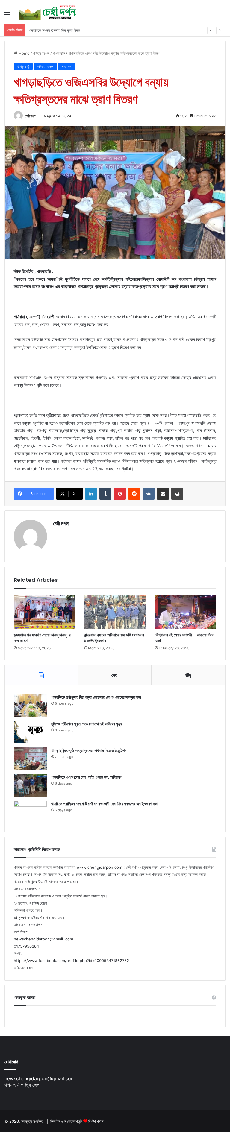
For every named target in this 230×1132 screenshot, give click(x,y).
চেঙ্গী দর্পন (30, 116)
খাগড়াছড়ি (59, 53)
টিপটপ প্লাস (96, 1121)
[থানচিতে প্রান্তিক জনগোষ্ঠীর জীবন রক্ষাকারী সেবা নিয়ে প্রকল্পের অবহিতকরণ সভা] (30, 812)
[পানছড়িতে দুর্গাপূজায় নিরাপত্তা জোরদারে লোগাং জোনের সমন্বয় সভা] (30, 705)
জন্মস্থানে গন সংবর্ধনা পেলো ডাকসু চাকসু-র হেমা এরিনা (42, 638)
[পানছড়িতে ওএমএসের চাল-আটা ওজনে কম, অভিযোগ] (30, 785)
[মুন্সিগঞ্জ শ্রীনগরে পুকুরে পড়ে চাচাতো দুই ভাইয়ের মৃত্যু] (30, 732)
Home (23, 53)
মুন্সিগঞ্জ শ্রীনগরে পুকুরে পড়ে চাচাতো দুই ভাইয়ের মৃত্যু (86, 724)
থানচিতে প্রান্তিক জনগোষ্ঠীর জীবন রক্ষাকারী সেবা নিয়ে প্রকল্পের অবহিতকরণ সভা (104, 804)
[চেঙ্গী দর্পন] (47, 12)
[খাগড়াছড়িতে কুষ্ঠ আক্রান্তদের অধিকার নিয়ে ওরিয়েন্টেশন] (30, 758)
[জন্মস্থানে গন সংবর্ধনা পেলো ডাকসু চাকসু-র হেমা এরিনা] (44, 612)
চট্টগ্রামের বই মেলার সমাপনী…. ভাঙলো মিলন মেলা (184, 638)
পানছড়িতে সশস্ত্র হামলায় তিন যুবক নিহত (54, 30)
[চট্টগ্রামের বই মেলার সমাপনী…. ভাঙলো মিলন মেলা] (185, 612)
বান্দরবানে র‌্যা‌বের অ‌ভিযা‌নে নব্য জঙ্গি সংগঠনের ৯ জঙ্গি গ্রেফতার (114, 638)
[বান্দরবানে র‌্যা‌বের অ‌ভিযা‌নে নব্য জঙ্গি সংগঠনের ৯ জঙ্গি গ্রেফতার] (115, 612)
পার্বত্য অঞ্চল (41, 53)
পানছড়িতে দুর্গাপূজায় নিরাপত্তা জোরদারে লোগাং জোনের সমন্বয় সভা (96, 697)
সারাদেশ (66, 66)
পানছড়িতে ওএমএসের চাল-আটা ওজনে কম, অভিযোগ (86, 777)
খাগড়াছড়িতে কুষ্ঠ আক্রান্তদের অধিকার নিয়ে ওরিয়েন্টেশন (88, 750)
